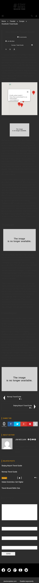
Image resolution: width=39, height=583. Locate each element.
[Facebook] (11, 424)
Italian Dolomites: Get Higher (12, 482)
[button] (19, 104)
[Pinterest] (30, 424)
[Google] (23, 424)
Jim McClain (11, 41)
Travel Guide (20, 45)
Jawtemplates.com (10, 581)
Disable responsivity (26, 581)
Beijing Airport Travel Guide (22, 405)
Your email (5, 534)
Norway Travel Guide (14, 397)
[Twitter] (17, 424)
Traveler (12, 21)
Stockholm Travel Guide (10, 24)
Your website (6, 543)
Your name (5, 524)
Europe (21, 21)
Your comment (7, 502)
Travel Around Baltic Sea (11, 488)
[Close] (27, 92)
